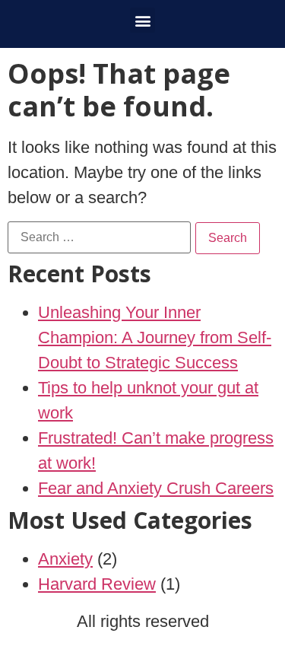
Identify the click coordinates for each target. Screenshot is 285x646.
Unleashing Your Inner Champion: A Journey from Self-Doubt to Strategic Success (154, 337)
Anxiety (65, 558)
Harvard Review (97, 583)
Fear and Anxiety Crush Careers (156, 488)
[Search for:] (99, 237)
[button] (142, 20)
